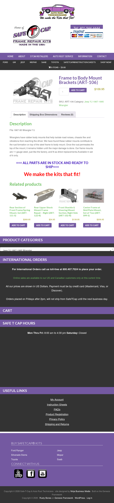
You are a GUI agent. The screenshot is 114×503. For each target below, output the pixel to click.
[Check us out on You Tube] (42, 478)
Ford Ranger (17, 450)
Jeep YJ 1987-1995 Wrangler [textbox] (56, 250)
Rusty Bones (45, 497)
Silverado (16, 454)
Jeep (59, 450)
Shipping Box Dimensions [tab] (43, 114)
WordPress (80, 497)
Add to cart (78, 90)
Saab (59, 459)
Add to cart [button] (18, 225)
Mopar (60, 454)
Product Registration (57, 414)
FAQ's (57, 409)
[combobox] (57, 249)
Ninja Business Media (80, 491)
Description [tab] (19, 114)
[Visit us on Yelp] (18, 478)
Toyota (14, 459)
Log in (89, 497)
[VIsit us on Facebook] (30, 478)
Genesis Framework (64, 497)
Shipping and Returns (57, 424)
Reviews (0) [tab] (67, 114)
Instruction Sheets (57, 404)
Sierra (24, 454)
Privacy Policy (57, 419)
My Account (57, 399)
